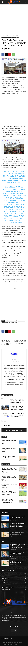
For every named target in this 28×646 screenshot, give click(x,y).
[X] (6, 54)
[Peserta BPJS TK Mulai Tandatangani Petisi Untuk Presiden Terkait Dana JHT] (23, 500)
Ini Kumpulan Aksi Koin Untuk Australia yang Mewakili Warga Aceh (8, 478)
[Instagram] (14, 388)
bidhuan (4, 50)
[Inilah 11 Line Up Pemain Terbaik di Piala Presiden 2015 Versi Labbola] (5, 402)
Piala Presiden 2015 (20, 35)
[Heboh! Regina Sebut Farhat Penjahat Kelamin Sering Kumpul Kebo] (23, 469)
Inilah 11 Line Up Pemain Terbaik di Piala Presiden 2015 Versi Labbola (17, 400)
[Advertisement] (14, 19)
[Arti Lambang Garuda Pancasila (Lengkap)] (23, 486)
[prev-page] (2, 421)
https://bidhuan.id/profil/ (14, 361)
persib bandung (21, 320)
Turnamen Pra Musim (9, 35)
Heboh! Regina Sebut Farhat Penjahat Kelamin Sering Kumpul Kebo (9, 470)
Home (2, 35)
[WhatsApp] (13, 54)
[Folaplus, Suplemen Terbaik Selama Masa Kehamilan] (23, 458)
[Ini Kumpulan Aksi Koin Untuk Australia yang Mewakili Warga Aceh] (23, 477)
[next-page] (5, 421)
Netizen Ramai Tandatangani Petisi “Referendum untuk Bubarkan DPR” (6, 342)
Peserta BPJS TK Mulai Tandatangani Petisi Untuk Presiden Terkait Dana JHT (8, 501)
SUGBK (16, 322)
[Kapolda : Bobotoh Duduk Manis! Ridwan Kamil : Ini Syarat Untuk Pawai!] (5, 415)
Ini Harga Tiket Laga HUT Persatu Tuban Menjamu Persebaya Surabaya (20, 341)
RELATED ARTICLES (7, 395)
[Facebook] (2, 54)
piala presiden (5, 322)
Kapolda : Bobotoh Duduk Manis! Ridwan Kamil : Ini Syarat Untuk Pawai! (17, 415)
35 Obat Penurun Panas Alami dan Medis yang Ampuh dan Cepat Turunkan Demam (17, 517)
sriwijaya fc (11, 322)
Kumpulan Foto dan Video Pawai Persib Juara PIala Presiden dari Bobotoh (17, 407)
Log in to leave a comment (14, 430)
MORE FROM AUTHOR (19, 395)
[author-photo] (14, 357)
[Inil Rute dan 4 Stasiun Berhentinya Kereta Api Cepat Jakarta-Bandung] (23, 493)
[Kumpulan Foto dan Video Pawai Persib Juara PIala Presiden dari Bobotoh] (5, 407)
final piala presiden (9, 320)
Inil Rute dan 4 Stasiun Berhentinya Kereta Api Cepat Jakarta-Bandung (8, 493)
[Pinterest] (9, 54)
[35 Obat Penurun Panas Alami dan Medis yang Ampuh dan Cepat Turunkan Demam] (23, 442)
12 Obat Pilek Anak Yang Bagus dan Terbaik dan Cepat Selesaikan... (8, 450)
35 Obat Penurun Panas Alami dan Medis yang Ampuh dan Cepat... (8, 442)
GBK (16, 320)
